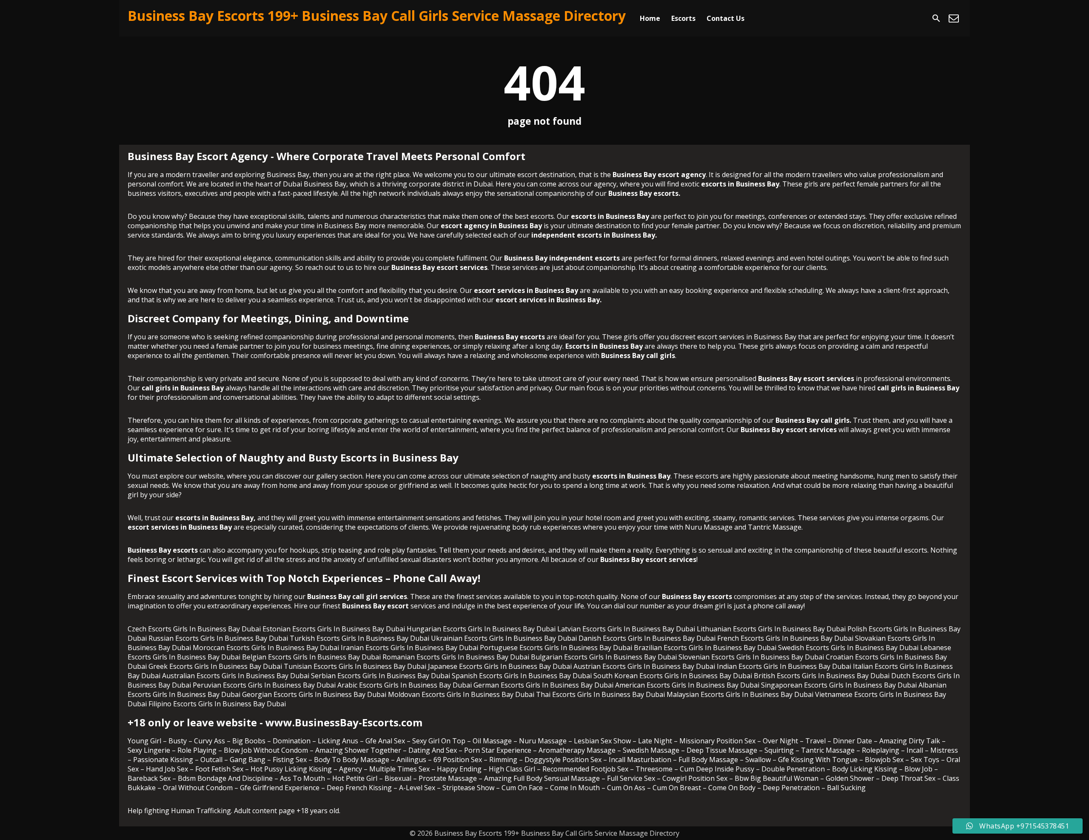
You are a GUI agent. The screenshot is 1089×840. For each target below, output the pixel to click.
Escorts (683, 18)
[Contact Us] (953, 18)
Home (650, 18)
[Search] (936, 18)
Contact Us (725, 18)
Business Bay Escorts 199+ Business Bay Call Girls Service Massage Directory (377, 15)
